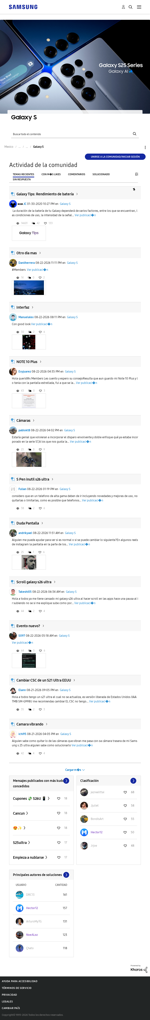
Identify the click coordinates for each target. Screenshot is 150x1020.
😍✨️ (18, 828)
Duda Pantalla (27, 523)
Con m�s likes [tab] (51, 174)
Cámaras (23, 420)
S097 (21, 635)
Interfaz (22, 307)
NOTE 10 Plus (26, 362)
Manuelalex (26, 317)
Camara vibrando (29, 724)
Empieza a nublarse (29, 857)
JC (24, 204)
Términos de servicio (17, 988)
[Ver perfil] (13, 204)
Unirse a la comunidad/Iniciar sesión (115, 156)
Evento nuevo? (28, 626)
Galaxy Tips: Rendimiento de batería (45, 194)
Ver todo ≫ (41, 781)
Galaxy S (65, 204)
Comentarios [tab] (76, 174)
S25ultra (20, 842)
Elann (22, 690)
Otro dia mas (26, 253)
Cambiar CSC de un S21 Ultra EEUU (43, 680)
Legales (7, 1001)
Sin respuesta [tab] (22, 179)
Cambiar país (11, 1008)
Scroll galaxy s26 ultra (33, 582)
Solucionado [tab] (101, 174)
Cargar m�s (73, 770)
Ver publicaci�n (85, 215)
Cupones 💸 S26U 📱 (30, 798)
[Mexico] (23, 6)
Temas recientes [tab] (23, 174)
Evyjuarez (24, 371)
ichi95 (22, 734)
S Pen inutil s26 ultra (32, 479)
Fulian (22, 489)
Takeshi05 (25, 591)
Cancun (19, 813)
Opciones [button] (139, 147)
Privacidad (9, 994)
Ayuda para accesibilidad (19, 981)
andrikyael (25, 533)
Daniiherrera (26, 263)
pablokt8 (24, 430)
